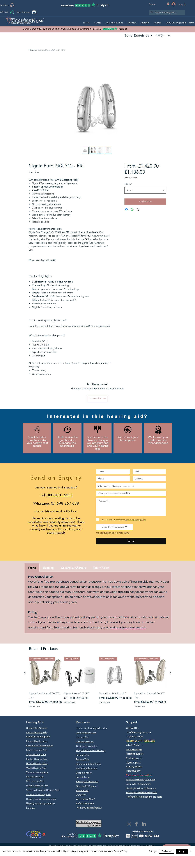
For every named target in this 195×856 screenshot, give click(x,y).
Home (32, 49)
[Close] (191, 851)
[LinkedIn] (144, 824)
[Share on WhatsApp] (132, 209)
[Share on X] (138, 209)
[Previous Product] (25, 673)
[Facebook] (136, 824)
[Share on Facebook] (126, 209)
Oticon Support (134, 745)
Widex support (133, 771)
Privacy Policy (120, 851)
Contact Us (132, 728)
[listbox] (163, 35)
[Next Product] (170, 673)
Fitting (128, 183)
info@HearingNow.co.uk (139, 732)
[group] (97, 682)
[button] (168, 3)
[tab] (32, 567)
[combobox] (145, 190)
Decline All (166, 851)
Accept (182, 851)
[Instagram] (129, 824)
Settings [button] (152, 851)
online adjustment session (128, 627)
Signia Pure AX (48, 260)
